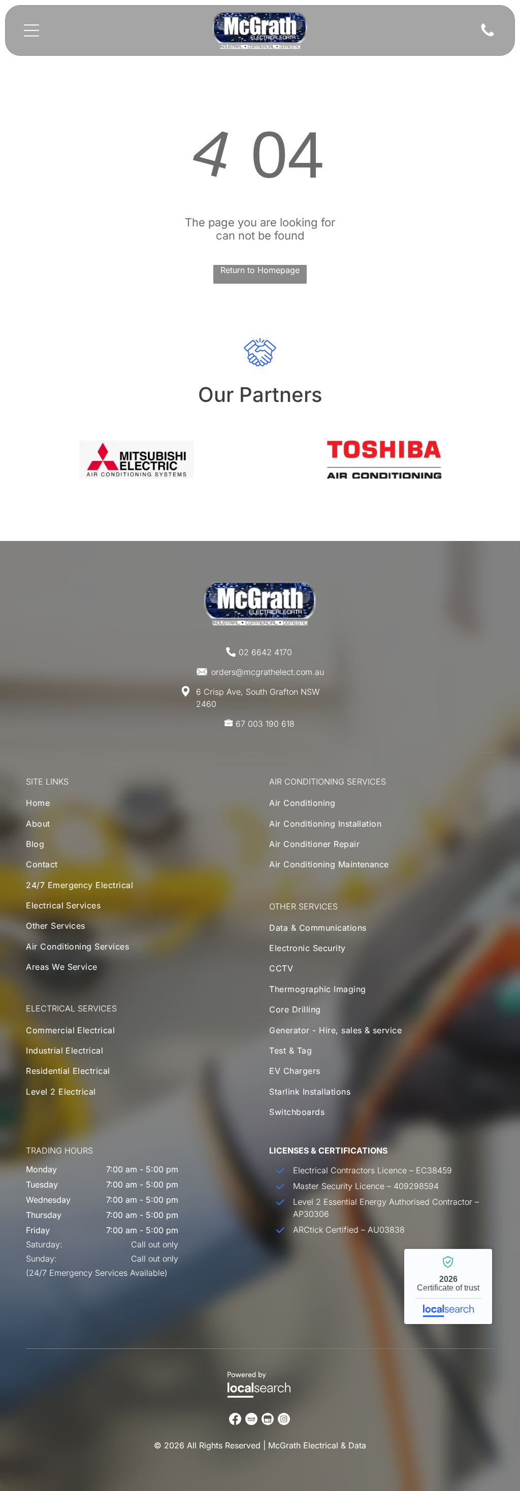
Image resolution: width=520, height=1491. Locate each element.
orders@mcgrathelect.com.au (267, 672)
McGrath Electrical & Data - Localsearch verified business (448, 1286)
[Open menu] (31, 30)
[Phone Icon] (487, 35)
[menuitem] (82, 805)
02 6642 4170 (265, 652)
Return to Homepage (260, 270)
